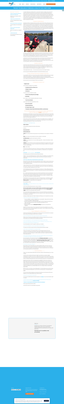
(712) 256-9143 (43, 393)
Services (27, 4)
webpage (42, 276)
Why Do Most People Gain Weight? (16, 23)
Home (20, 4)
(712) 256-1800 (45, 0)
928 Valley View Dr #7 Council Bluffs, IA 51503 (43, 389)
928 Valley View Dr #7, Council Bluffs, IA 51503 (16, 0)
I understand (46, 400)
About (23, 4)
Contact (44, 4)
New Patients (39, 4)
